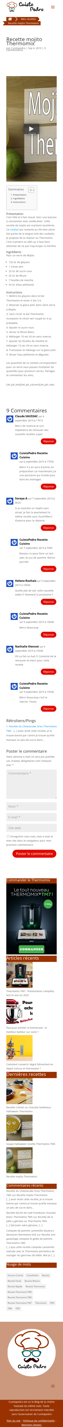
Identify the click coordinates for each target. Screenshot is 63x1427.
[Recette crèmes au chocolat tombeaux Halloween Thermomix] (19, 1103)
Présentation (19, 194)
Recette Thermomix (35, 1286)
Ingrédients (19, 198)
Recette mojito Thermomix (21, 1176)
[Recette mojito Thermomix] (19, 1172)
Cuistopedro (18, 48)
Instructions (19, 202)
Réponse (48, 441)
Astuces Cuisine (15, 1275)
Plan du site (13, 1420)
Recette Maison (32, 1280)
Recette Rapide (15, 1286)
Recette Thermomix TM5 (20, 1292)
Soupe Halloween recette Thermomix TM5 (30, 1144)
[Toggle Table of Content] (29, 190)
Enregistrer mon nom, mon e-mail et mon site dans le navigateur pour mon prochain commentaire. (29, 840)
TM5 (52, 1302)
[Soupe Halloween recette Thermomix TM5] (19, 1139)
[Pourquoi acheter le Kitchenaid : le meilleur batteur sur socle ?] (19, 1023)
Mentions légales (31, 1424)
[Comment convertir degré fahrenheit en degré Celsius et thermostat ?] (19, 1060)
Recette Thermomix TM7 (20, 1302)
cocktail (14, 229)
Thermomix (40, 1302)
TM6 (10, 1308)
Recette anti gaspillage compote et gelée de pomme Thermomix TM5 (30, 1239)
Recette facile (14, 1280)
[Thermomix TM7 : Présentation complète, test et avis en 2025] (19, 987)
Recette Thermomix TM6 (20, 1297)
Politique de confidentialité (39, 1420)
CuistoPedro (32, 1275)
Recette (45, 1275)
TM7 (18, 1308)
